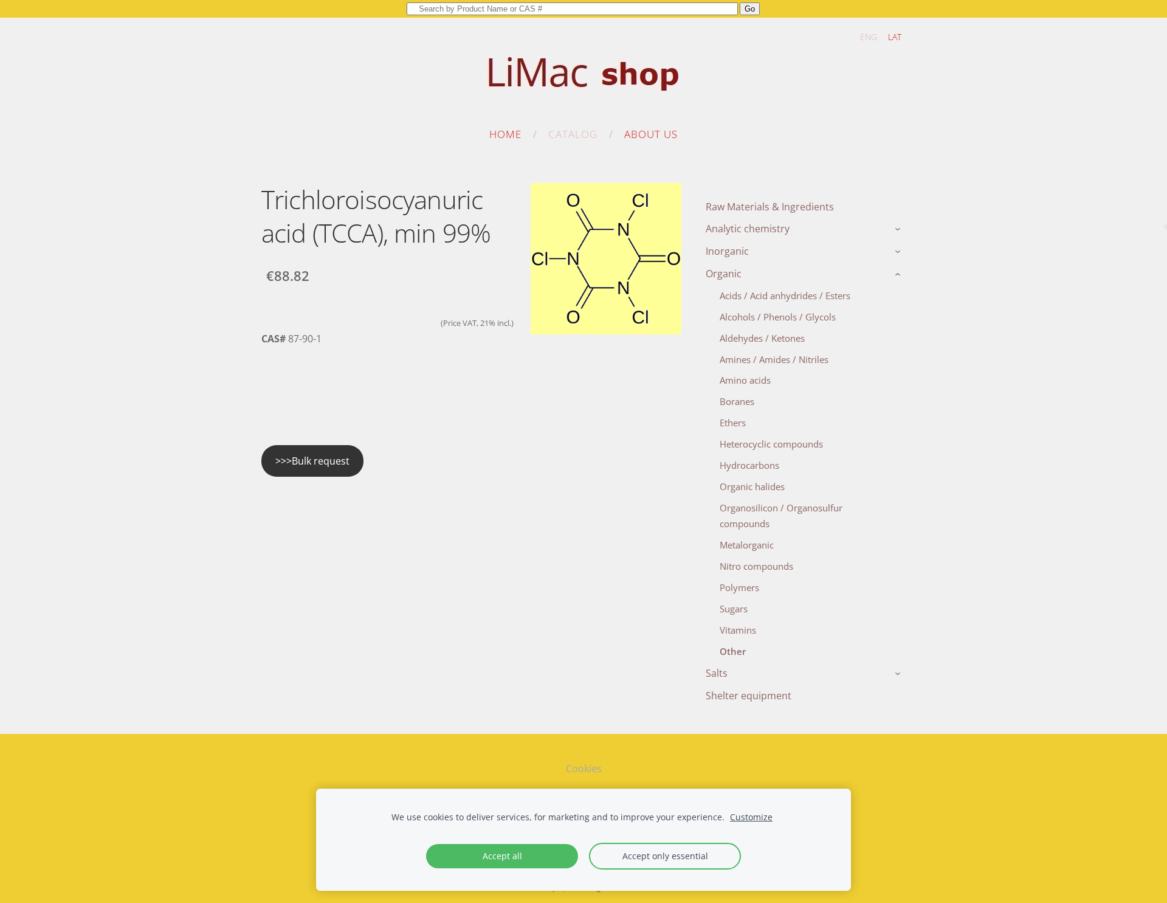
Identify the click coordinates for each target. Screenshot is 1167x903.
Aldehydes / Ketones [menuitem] (762, 338)
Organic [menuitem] (724, 273)
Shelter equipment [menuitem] (748, 695)
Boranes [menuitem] (737, 401)
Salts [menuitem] (717, 673)
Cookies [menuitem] (584, 768)
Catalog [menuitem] (572, 134)
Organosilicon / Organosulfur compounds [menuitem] (781, 516)
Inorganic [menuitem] (727, 251)
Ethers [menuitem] (733, 423)
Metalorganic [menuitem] (747, 545)
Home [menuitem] (505, 134)
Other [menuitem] (733, 651)
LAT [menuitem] (894, 37)
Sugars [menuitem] (734, 609)
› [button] (899, 230)
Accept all (502, 856)
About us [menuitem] (651, 134)
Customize (751, 817)
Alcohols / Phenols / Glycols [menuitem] (778, 317)
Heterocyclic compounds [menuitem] (771, 444)
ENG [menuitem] (868, 37)
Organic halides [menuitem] (752, 486)
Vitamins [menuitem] (738, 630)
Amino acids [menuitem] (745, 380)
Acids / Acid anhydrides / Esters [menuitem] (785, 295)
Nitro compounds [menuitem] (756, 566)
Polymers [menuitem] (739, 587)
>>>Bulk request (312, 461)
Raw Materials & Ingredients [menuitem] (770, 206)
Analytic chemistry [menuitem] (748, 228)
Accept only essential (665, 856)
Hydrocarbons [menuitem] (749, 465)
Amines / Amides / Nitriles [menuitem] (774, 359)
